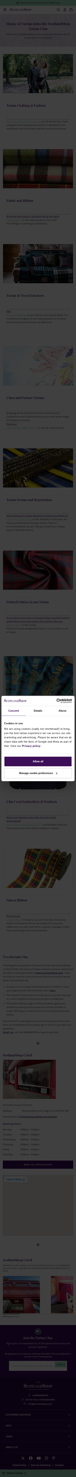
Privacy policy (31, 745)
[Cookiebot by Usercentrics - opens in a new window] (56, 700)
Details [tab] (38, 710)
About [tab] (62, 710)
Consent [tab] (13, 710)
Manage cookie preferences (36, 773)
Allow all (38, 761)
